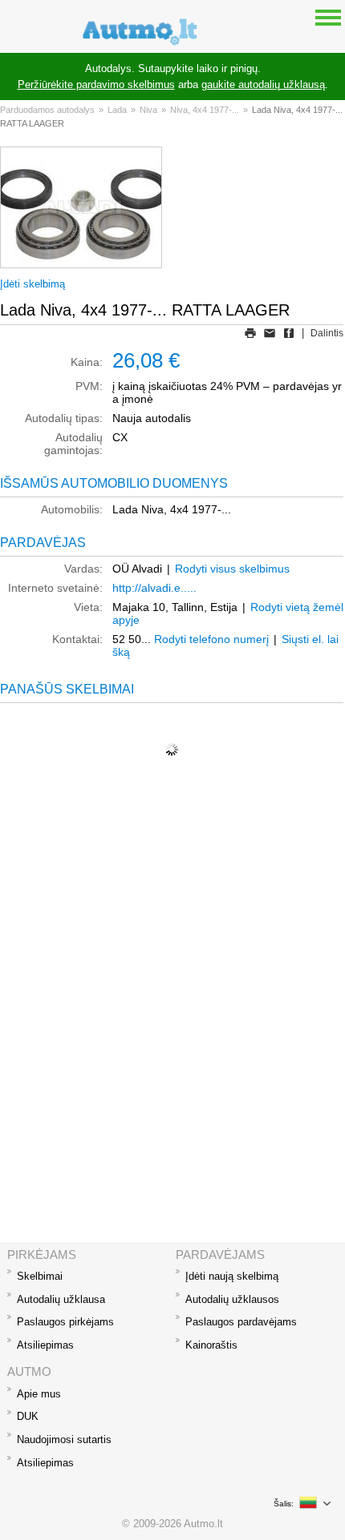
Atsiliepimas (45, 1345)
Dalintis (326, 333)
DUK (28, 1416)
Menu (328, 17)
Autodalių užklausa (61, 1299)
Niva (148, 110)
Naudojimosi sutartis (64, 1439)
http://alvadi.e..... (154, 587)
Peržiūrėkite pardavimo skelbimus (96, 84)
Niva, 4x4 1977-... (204, 110)
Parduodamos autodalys (47, 110)
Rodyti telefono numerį (211, 639)
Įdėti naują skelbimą (231, 1276)
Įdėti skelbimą (32, 284)
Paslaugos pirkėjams (65, 1322)
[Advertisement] (172, 1063)
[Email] (269, 333)
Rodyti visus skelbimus (232, 568)
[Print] (250, 333)
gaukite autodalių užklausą (263, 84)
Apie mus (39, 1394)
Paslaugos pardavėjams (241, 1322)
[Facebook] (288, 333)
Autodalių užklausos (232, 1299)
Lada (117, 110)
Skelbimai (40, 1276)
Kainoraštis (211, 1345)
